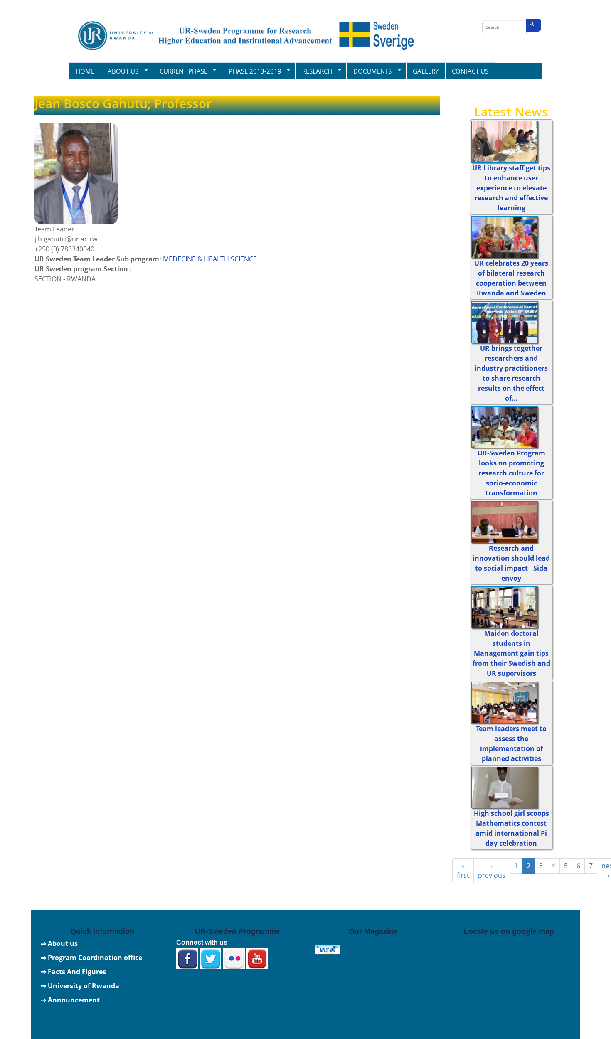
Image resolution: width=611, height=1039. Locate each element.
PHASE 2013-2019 (251, 70)
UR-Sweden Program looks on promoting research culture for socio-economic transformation (511, 472)
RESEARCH (313, 70)
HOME (85, 71)
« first (463, 870)
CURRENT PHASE (180, 70)
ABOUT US (119, 70)
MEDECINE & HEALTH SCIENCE (210, 258)
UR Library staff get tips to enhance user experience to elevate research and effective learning (511, 187)
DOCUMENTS (369, 70)
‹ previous (491, 870)
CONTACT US (470, 71)
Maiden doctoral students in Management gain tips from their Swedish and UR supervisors (511, 653)
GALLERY (426, 71)
